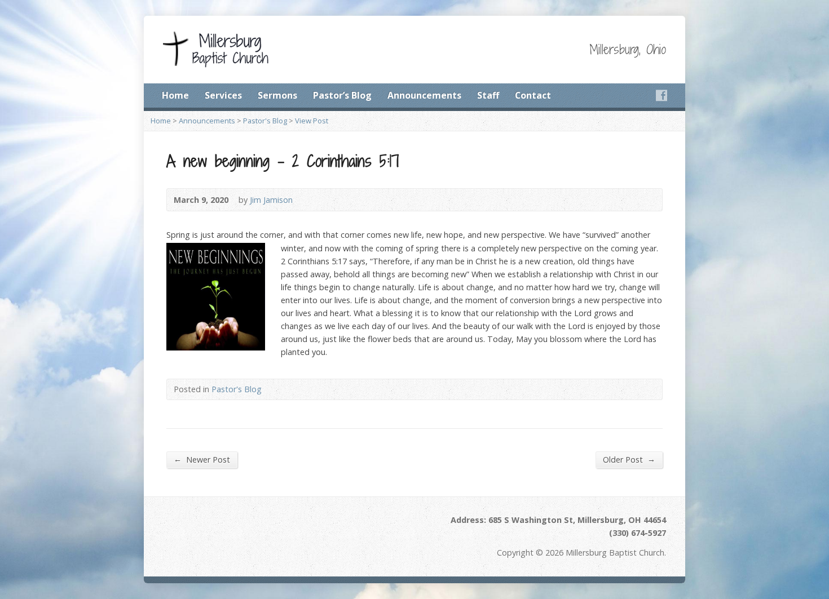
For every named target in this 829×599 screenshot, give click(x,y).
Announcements (424, 95)
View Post (311, 121)
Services (223, 95)
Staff (488, 95)
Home (175, 95)
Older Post (629, 459)
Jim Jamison (271, 199)
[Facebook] (661, 95)
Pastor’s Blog (342, 95)
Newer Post (202, 459)
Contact (533, 95)
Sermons (277, 95)
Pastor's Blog (265, 121)
